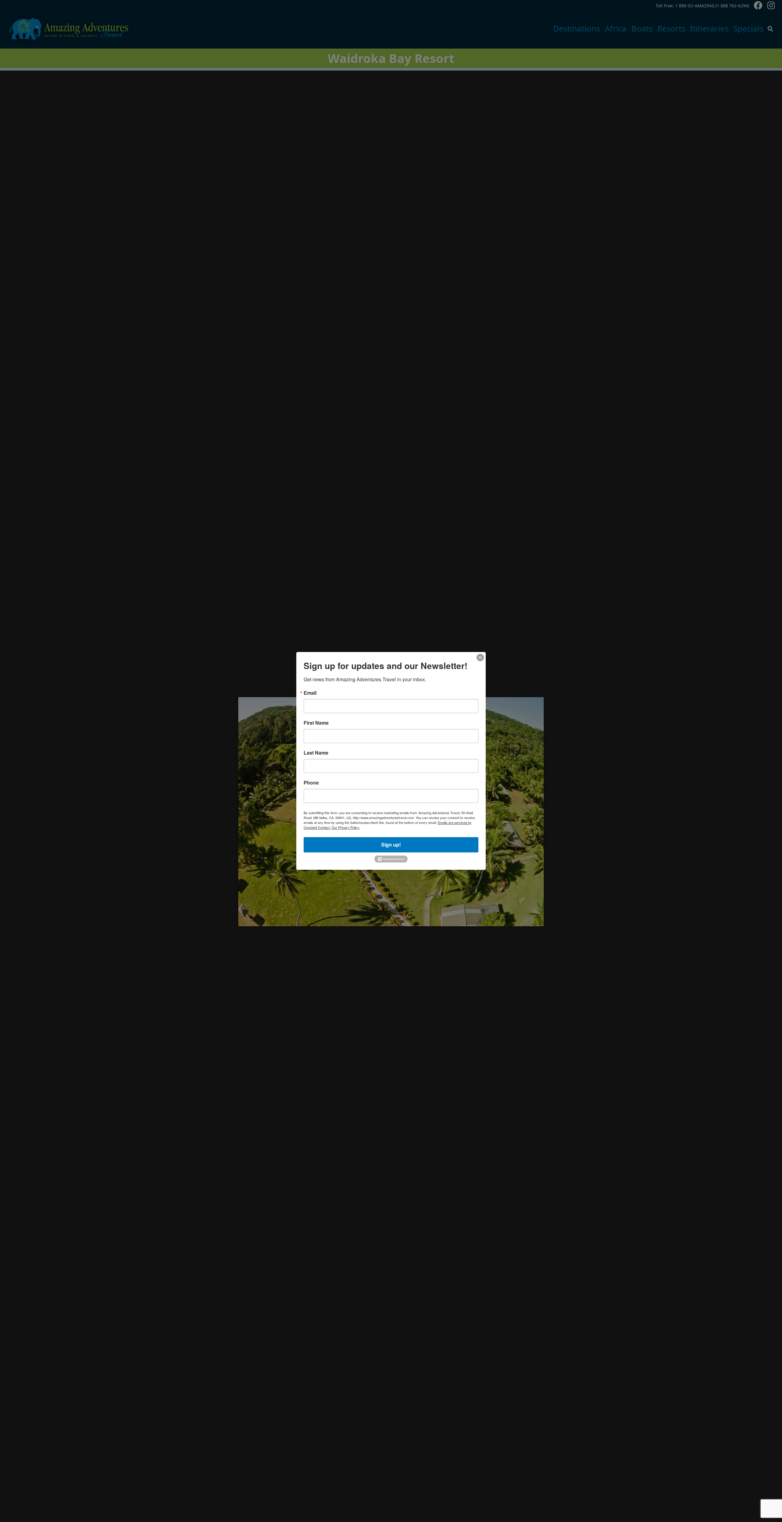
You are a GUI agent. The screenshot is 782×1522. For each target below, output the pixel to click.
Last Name (316, 752)
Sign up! (391, 844)
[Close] (480, 657)
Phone (311, 782)
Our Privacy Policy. (345, 827)
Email (310, 692)
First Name (316, 722)
